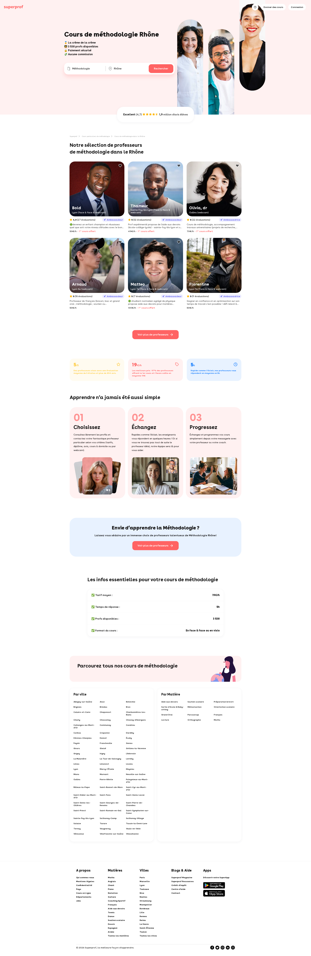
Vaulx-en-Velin (133, 829)
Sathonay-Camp (108, 818)
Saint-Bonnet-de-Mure (111, 787)
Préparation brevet (224, 702)
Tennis (111, 912)
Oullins (77, 779)
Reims (143, 920)
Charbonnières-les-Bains (136, 713)
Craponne (105, 733)
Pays (78, 889)
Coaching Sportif (116, 901)
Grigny (77, 753)
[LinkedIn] (228, 948)
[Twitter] (217, 948)
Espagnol (112, 928)
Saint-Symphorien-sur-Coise (137, 811)
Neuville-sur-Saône (135, 774)
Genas (129, 743)
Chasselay (105, 720)
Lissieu (129, 764)
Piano (111, 889)
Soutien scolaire (196, 702)
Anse (102, 702)
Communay (105, 725)
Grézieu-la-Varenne (136, 748)
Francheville (106, 743)
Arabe (111, 932)
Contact (175, 893)
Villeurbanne (132, 834)
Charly (77, 720)
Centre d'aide (178, 889)
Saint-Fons (105, 795)
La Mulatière (80, 759)
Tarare (103, 823)
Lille (142, 912)
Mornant (104, 774)
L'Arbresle (131, 753)
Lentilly (129, 759)
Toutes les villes (148, 936)
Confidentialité (84, 885)
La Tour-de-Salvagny (110, 759)
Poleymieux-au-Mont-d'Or (137, 780)
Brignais (77, 707)
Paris (142, 877)
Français (218, 715)
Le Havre (144, 924)
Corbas (77, 733)
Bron (128, 707)
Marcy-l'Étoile (107, 769)
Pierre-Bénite (106, 779)
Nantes (143, 897)
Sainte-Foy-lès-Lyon (84, 818)
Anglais (112, 881)
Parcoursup (193, 715)
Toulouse (144, 889)
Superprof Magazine (181, 877)
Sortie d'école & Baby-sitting (172, 708)
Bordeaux (144, 908)
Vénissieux (79, 834)
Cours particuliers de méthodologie (96, 136)
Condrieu (130, 725)
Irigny (102, 753)
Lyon (76, 769)
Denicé (103, 738)
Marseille (145, 881)
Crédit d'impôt (178, 885)
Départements (83, 897)
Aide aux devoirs (169, 702)
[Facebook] (212, 948)
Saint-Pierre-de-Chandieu (134, 804)
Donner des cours (273, 7)
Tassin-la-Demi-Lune (136, 823)
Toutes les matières (118, 936)
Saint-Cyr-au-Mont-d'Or (136, 788)
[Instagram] (223, 948)
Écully (129, 738)
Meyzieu (130, 769)
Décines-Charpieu (83, 738)
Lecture (165, 720)
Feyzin (77, 743)
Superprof (73, 136)
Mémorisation (195, 707)
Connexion (297, 7)
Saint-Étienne (147, 928)
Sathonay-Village (135, 818)
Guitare (112, 897)
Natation (113, 893)
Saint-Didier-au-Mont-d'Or (85, 796)
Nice (142, 893)
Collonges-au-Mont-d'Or (84, 726)
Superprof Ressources (182, 881)
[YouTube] (233, 948)
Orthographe (194, 720)
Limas (76, 764)
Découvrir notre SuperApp (216, 877)
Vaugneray (105, 829)
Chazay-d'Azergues (136, 720)
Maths (217, 720)
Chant (111, 885)
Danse (111, 916)
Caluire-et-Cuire (82, 712)
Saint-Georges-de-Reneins (109, 804)
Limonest (104, 764)
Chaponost (105, 712)
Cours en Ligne (83, 893)
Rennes (143, 916)
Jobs (78, 901)
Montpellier (146, 905)
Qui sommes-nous (85, 877)
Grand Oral (167, 715)
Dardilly (130, 733)
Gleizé (103, 748)
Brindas (103, 707)
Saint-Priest (80, 810)
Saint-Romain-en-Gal (110, 810)
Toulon (143, 932)
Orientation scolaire (224, 707)
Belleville (130, 702)
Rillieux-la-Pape (82, 787)
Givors (77, 748)
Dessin (111, 924)
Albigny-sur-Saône (83, 702)
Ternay (77, 829)
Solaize (77, 823)
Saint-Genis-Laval (135, 795)
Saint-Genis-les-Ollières (82, 804)
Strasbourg (145, 901)
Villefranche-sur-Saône (111, 834)
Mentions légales (85, 881)
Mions (76, 774)
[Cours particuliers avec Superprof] (13, 7)
